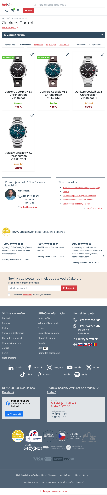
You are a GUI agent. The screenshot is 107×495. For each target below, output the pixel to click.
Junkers (17, 18)
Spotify (84, 374)
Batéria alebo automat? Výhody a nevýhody (81, 187)
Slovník (66, 192)
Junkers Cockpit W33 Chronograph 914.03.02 (18, 94)
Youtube (77, 367)
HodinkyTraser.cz (66, 475)
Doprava (6, 323)
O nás (40, 328)
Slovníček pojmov (46, 338)
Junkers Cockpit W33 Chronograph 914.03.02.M (88, 94)
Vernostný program (11, 343)
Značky (8, 18)
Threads (66, 374)
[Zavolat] (6, 10)
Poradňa (42, 343)
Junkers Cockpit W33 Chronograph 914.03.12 (53, 94)
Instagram (58, 367)
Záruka (5, 348)
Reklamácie (18, 333)
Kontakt (6, 318)
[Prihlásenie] (18, 10)
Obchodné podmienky (13, 338)
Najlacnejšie (51, 45)
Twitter (95, 367)
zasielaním (27, 295)
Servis (5, 353)
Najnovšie (38, 45)
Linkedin (18, 367)
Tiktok (29, 374)
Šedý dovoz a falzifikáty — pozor (76, 204)
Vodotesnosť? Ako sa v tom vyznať (78, 200)
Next (103, 255)
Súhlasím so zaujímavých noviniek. (31, 295)
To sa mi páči (15, 414)
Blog (40, 348)
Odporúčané (25, 45)
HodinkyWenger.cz (49, 475)
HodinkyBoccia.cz (83, 475)
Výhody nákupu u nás (48, 323)
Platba (5, 328)
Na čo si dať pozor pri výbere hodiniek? (79, 196)
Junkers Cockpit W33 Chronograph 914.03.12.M (18, 156)
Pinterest (47, 374)
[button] (53, 35)
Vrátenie (6, 333)
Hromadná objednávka (49, 353)
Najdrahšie (64, 45)
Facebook (37, 367)
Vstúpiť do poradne (93, 208)
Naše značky (44, 318)
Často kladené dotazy (48, 333)
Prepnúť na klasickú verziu (55, 491)
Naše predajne (9, 358)
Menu (30, 10)
